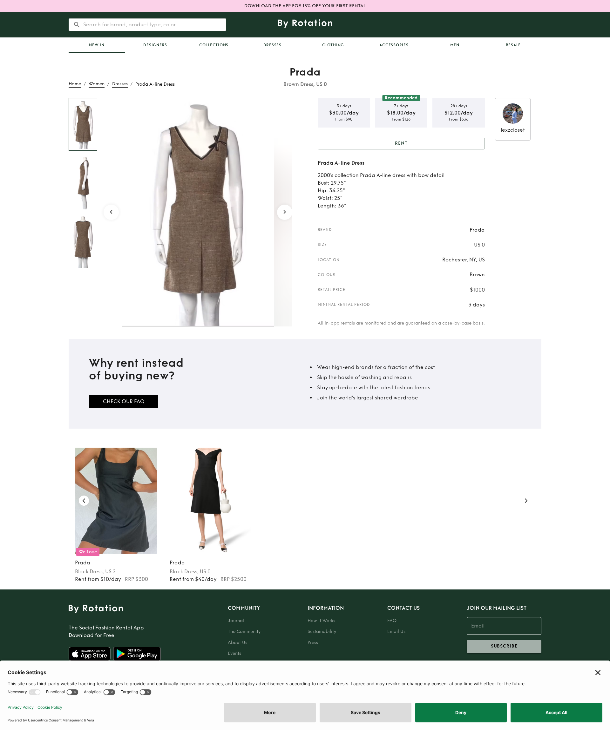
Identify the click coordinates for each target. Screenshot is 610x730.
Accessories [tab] (393, 45)
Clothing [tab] (333, 45)
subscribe (504, 646)
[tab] (97, 45)
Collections (213, 45)
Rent (401, 143)
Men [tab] (454, 45)
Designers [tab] (155, 45)
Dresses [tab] (272, 45)
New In (97, 45)
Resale (513, 45)
